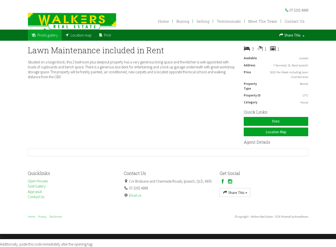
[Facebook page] (223, 182)
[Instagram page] (230, 182)
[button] (276, 121)
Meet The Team (262, 21)
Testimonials (229, 21)
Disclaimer (55, 216)
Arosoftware (301, 216)
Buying (182, 21)
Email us (135, 195)
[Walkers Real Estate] (72, 21)
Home (163, 21)
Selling (203, 21)
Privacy (42, 216)
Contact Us (295, 21)
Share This (292, 35)
